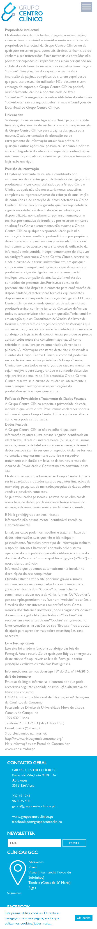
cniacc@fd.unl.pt (28, 727)
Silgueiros (14, 892)
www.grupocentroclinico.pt (32, 816)
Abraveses (36, 861)
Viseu (32, 866)
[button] (86, 7)
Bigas (32, 887)
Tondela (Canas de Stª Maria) (49, 882)
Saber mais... (42, 923)
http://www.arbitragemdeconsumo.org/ (34, 738)
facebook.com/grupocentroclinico (37, 821)
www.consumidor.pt (20, 748)
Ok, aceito (83, 918)
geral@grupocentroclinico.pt (37, 514)
